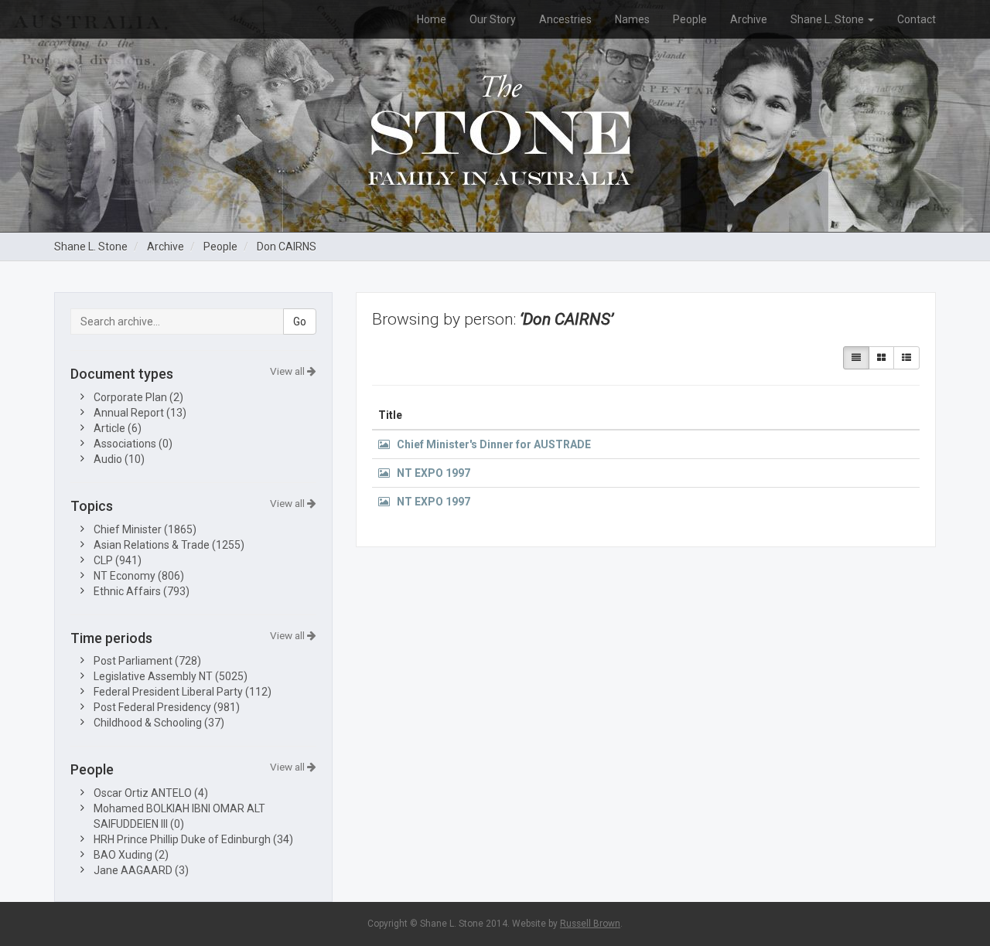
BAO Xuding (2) (131, 855)
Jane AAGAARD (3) (141, 870)
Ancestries (565, 19)
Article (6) (118, 428)
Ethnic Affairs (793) (141, 591)
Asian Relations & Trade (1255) (169, 545)
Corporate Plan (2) (138, 397)
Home (431, 19)
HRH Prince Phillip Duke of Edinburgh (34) (193, 839)
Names (632, 19)
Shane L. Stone (828, 19)
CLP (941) (118, 560)
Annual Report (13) (140, 413)
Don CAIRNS (286, 246)
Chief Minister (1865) (145, 529)
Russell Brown (590, 923)
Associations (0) (133, 443)
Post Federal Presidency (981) (167, 707)
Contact (916, 19)
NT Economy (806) (139, 576)
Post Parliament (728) (147, 661)
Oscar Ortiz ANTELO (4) (151, 793)
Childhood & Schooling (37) (159, 722)
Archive (748, 19)
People (690, 19)
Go (299, 321)
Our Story (492, 19)
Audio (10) (119, 459)
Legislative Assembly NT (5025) (171, 676)
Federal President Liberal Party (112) (182, 692)
